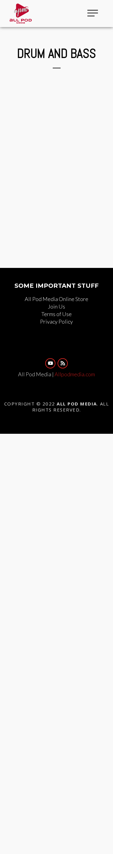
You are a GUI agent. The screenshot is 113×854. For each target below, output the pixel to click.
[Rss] (63, 363)
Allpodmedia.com (75, 374)
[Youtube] (50, 363)
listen (85, 64)
